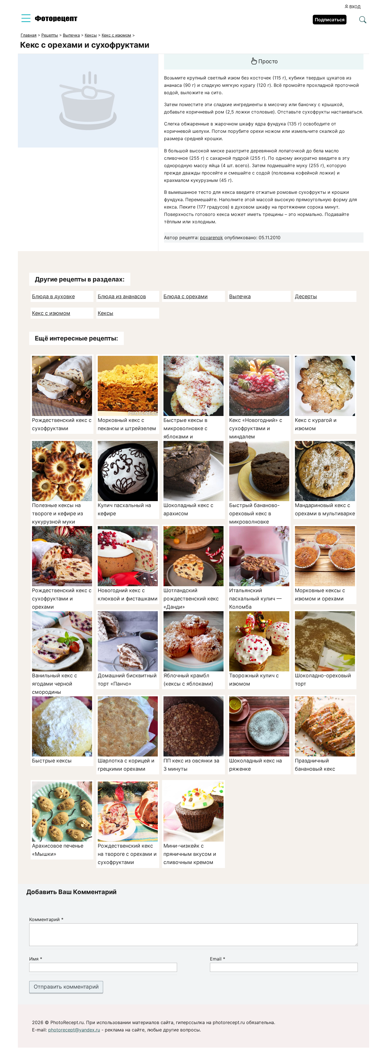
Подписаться (330, 19)
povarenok (211, 237)
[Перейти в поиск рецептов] (362, 20)
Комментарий (46, 919)
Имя (35, 959)
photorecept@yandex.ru (74, 1030)
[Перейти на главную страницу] (56, 20)
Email (217, 959)
